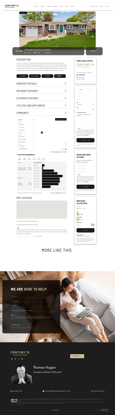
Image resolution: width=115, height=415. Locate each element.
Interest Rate (79, 222)
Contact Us (81, 89)
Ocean (27, 236)
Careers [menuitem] (61, 6)
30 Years (79, 208)
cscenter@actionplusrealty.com (57, 391)
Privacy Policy (86, 135)
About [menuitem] (66, 6)
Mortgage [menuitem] (54, 6)
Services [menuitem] (43, 6)
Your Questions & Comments (81, 112)
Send (15, 325)
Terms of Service (29, 327)
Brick (30, 236)
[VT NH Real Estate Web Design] (101, 410)
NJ (24, 236)
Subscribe (85, 186)
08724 (33, 236)
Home (17, 236)
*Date (77, 102)
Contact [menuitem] (72, 6)
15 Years (84, 208)
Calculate (85, 230)
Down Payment (79, 217)
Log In (106, 6)
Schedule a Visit (89, 89)
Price (77, 211)
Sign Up (101, 6)
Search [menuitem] (36, 6)
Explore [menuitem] (49, 6)
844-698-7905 (94, 6)
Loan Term (78, 206)
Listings (21, 236)
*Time (77, 107)
